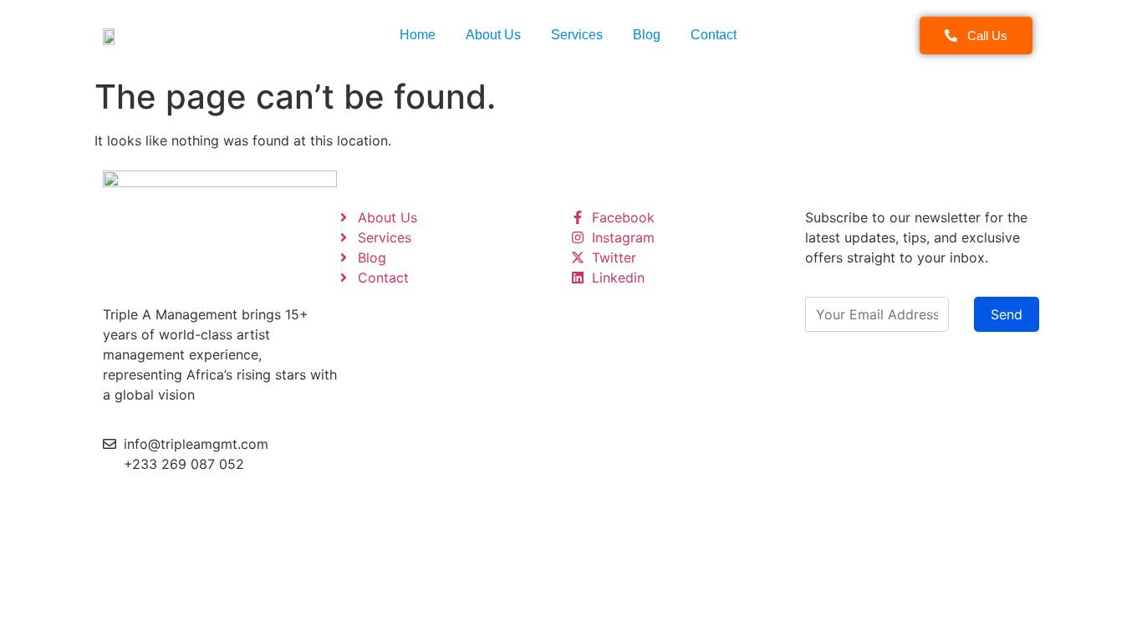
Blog (646, 35)
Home (418, 35)
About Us (493, 35)
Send (1006, 314)
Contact (714, 35)
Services (577, 35)
